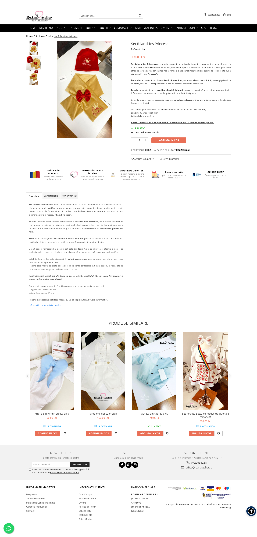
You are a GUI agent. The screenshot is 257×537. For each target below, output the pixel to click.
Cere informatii (170, 158)
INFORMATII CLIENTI (92, 487)
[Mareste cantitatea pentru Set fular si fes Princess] (145, 140)
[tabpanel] (84, 89)
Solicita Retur (85, 510)
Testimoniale (85, 514)
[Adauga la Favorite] (65, 433)
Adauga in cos (169, 140)
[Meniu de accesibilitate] (251, 511)
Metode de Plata (87, 498)
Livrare (82, 502)
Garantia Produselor (36, 506)
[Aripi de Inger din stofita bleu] (52, 371)
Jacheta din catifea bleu (154, 413)
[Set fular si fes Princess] (84, 89)
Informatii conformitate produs (45, 305)
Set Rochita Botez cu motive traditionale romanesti (205, 415)
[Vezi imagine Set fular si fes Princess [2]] (33, 77)
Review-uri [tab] (69, 195)
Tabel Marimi (85, 519)
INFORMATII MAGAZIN (40, 487)
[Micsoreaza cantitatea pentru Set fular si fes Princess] (133, 140)
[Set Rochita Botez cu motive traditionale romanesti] (205, 371)
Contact (30, 510)
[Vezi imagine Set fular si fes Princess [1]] (33, 63)
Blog (213, 27)
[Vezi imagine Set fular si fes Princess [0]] (33, 48)
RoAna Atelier (138, 49)
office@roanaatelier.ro (198, 467)
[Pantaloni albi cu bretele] (103, 371)
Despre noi (31, 494)
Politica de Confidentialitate (64, 472)
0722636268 (198, 462)
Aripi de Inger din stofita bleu (52, 413)
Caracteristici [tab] (51, 195)
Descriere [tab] (34, 196)
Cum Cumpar (85, 494)
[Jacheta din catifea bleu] (154, 371)
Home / (30, 36)
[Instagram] (135, 465)
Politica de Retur (87, 506)
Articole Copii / (45, 36)
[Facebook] (122, 465)
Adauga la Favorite (144, 158)
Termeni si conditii (35, 498)
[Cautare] (140, 16)
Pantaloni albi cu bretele (103, 413)
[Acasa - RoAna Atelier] (43, 16)
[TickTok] (129, 465)
